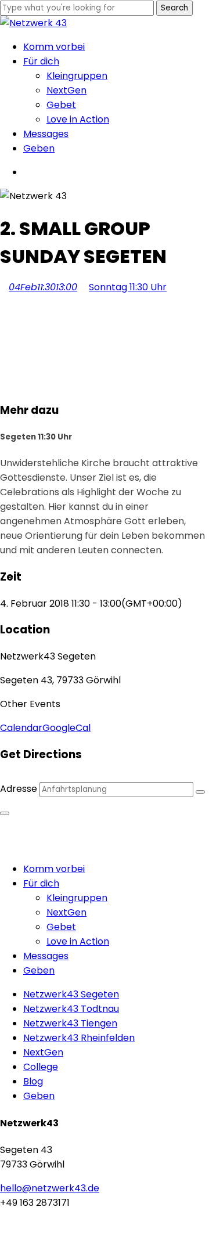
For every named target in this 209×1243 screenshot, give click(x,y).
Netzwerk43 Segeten (71, 994)
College (40, 1066)
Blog (33, 1081)
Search (174, 7)
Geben (39, 970)
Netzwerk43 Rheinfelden (79, 1037)
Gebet (61, 927)
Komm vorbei (54, 868)
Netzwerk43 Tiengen (70, 1023)
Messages (46, 956)
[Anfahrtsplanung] (200, 792)
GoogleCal (66, 727)
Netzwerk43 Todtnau (71, 1008)
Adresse (18, 788)
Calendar (21, 727)
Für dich (41, 883)
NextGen (66, 912)
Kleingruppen (76, 898)
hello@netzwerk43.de (49, 1188)
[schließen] (4, 813)
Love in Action (77, 941)
